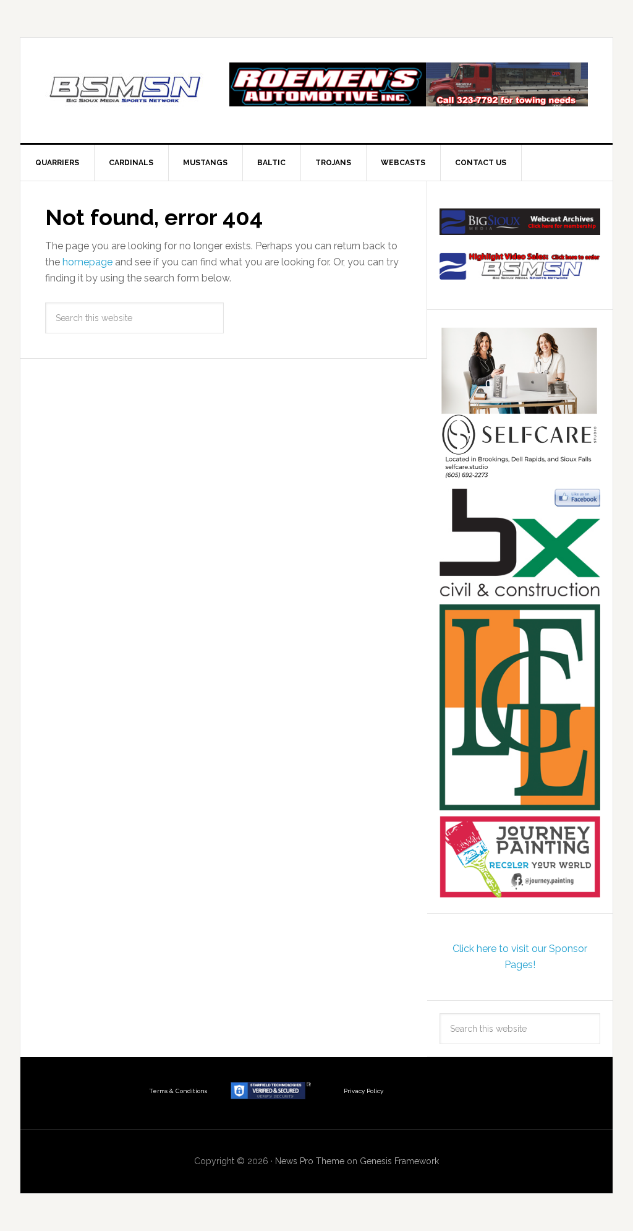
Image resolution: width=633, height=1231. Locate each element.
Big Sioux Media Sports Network (125, 90)
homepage (87, 262)
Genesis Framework (399, 1161)
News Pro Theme (309, 1161)
